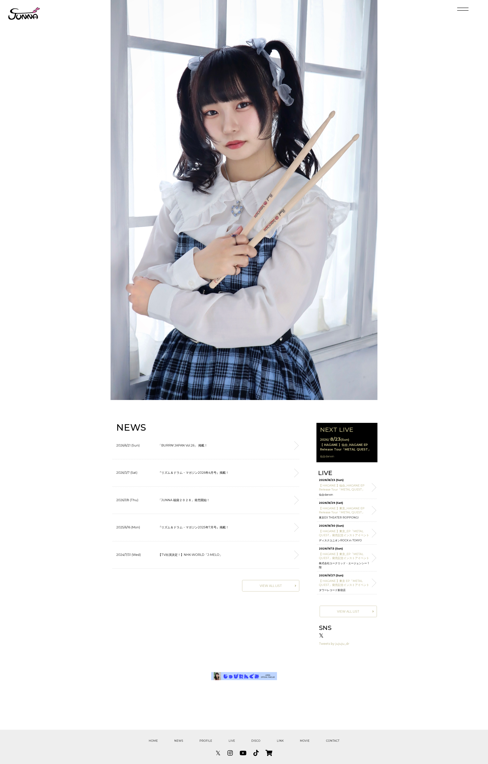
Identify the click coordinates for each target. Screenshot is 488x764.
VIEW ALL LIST (271, 586)
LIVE (232, 740)
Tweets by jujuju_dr (334, 644)
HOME (153, 740)
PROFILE (205, 740)
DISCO (255, 740)
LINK (280, 740)
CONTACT (332, 740)
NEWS (178, 740)
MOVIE (305, 740)
